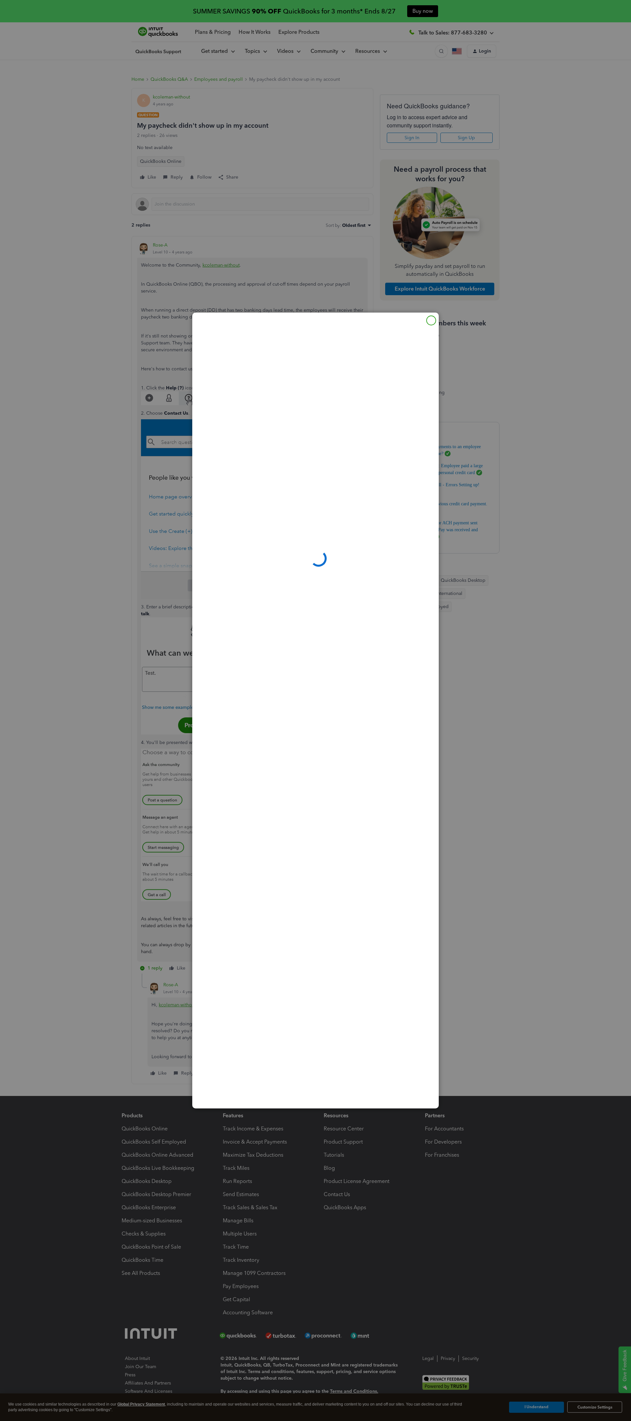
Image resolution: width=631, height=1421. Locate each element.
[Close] (431, 320)
